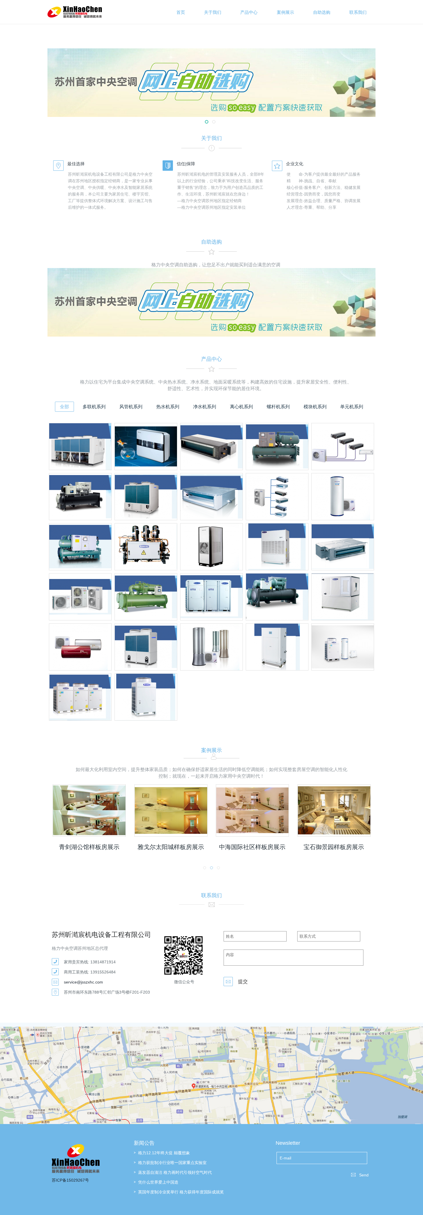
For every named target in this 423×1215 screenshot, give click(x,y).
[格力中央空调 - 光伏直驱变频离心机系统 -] (80, 496)
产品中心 (249, 12)
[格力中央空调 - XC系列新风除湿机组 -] (343, 597)
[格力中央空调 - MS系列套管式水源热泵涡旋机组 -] (277, 647)
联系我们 (358, 12)
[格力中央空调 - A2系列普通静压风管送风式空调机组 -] (211, 446)
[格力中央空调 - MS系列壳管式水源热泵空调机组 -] (146, 546)
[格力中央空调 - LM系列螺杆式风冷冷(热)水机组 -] (80, 446)
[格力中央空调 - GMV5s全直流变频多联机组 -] (211, 597)
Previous (79, 77)
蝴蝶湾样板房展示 (130, 847)
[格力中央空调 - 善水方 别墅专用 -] (211, 546)
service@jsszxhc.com (83, 981)
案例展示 (285, 12)
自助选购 (321, 12)
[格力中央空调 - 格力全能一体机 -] (343, 647)
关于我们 (212, 12)
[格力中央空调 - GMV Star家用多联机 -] (277, 496)
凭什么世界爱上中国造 (158, 1182)
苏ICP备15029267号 (70, 1180)
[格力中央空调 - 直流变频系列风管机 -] (211, 496)
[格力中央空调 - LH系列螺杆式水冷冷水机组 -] (80, 546)
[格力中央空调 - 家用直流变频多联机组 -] (80, 597)
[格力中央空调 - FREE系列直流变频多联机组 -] (343, 446)
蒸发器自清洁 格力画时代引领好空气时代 (175, 1172)
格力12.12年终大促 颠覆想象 (164, 1153)
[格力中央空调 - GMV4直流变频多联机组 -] (80, 697)
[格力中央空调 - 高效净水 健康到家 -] (146, 446)
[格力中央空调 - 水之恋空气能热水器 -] (343, 496)
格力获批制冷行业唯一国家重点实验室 (172, 1162)
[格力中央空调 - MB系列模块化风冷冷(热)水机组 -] (146, 496)
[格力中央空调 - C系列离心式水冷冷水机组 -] (146, 597)
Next (343, 77)
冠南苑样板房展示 (212, 847)
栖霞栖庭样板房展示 (293, 847)
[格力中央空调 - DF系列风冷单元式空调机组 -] (146, 697)
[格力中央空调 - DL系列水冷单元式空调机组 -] (277, 546)
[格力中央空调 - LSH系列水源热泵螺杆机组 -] (277, 446)
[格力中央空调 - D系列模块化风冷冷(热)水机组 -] (146, 647)
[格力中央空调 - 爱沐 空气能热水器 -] (80, 647)
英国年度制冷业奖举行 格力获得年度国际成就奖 (181, 1192)
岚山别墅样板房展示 (375, 847)
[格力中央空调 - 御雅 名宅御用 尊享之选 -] (211, 647)
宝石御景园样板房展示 (47, 847)
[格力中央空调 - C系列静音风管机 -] (343, 546)
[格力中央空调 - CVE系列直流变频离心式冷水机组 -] (277, 597)
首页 (180, 12)
